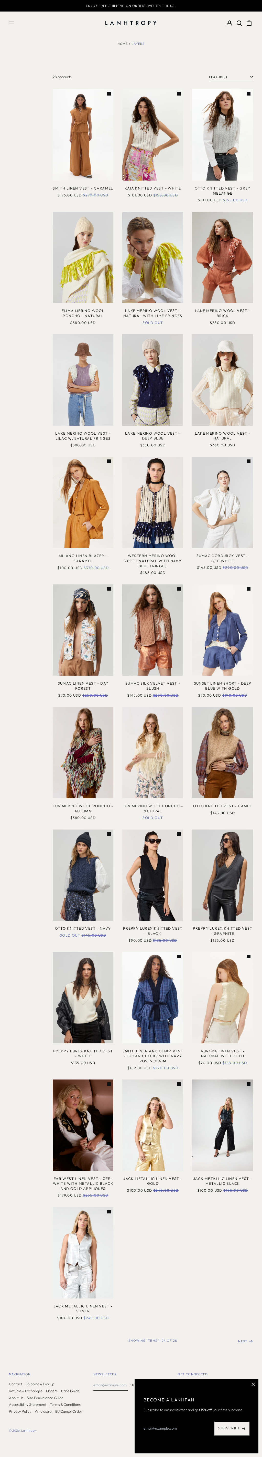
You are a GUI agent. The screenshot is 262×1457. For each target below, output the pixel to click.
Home (122, 44)
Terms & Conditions (65, 1404)
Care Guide (70, 1391)
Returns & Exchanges (25, 1391)
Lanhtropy (28, 1430)
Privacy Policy (20, 1411)
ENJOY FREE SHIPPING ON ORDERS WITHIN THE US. (131, 6)
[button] (239, 23)
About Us (16, 1398)
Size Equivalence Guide (45, 1398)
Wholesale (43, 1411)
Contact (15, 1384)
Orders (52, 1391)
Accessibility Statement (27, 1404)
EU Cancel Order (68, 1411)
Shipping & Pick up (40, 1384)
